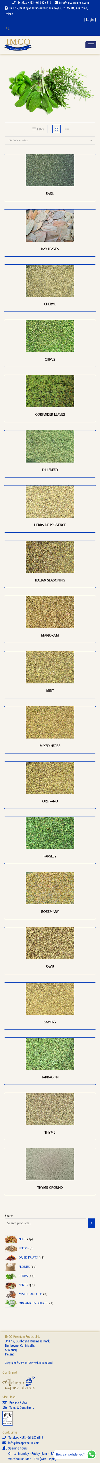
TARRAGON (50, 1077)
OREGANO (50, 801)
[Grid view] (56, 129)
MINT (50, 691)
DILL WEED (50, 470)
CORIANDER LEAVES (50, 414)
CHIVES (50, 359)
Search (9, 1215)
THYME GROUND (50, 1187)
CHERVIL (50, 304)
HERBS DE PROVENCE (50, 525)
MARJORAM (50, 635)
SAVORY (50, 1022)
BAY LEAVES (50, 249)
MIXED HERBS (50, 746)
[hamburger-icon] (90, 44)
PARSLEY (50, 856)
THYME (50, 1132)
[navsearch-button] (7, 28)
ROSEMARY (50, 911)
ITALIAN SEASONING (50, 580)
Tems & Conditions (20, 1407)
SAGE (50, 967)
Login (90, 20)
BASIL (50, 194)
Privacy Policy (17, 1402)
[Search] (91, 1223)
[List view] (67, 129)
